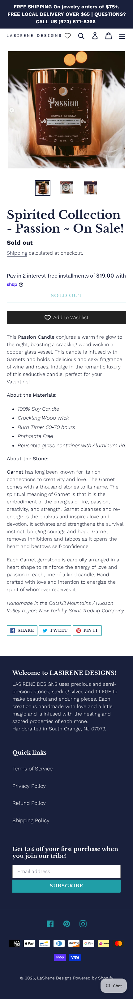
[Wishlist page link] (68, 36)
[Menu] (122, 36)
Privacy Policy (29, 786)
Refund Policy (29, 803)
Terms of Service (32, 768)
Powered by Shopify (93, 977)
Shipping (17, 253)
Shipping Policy (30, 820)
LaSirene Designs (54, 977)
